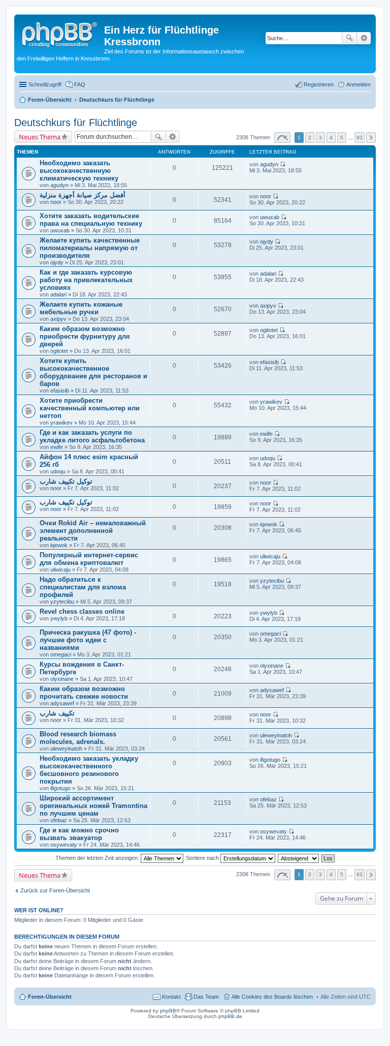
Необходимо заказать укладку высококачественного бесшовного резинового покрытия (89, 770)
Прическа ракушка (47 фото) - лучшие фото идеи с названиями (88, 640)
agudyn (59, 185)
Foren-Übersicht (50, 997)
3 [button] (320, 137)
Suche (349, 38)
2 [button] (309, 137)
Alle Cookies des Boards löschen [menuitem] (272, 997)
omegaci (60, 654)
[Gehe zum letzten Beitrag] (282, 164)
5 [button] (341, 137)
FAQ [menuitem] (79, 84)
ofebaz (58, 820)
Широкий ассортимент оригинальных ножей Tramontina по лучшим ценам (93, 805)
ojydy (56, 262)
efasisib (59, 390)
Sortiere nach (203, 858)
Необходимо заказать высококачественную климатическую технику (79, 170)
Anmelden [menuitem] (358, 84)
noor (55, 202)
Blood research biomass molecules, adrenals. (78, 737)
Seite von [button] (282, 137)
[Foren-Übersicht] (60, 33)
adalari (58, 294)
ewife (56, 447)
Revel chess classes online (82, 611)
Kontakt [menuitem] (171, 997)
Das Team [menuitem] (206, 997)
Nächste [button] (371, 137)
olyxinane (62, 679)
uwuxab (60, 230)
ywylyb (59, 618)
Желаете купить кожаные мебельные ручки (81, 308)
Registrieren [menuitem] (319, 84)
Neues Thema (39, 136)
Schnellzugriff (44, 84)
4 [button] (331, 137)
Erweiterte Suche (364, 38)
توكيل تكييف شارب (66, 481)
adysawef (62, 703)
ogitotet (59, 351)
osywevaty (63, 845)
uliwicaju (60, 569)
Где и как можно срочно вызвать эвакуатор (79, 834)
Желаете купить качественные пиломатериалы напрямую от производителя (90, 247)
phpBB (168, 1010)
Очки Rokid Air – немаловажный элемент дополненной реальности (93, 530)
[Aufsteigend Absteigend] (299, 858)
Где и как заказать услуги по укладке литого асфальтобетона (92, 436)
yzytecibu (62, 602)
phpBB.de (230, 1016)
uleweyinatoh (66, 748)
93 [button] (359, 137)
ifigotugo (60, 788)
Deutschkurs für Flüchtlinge (75, 122)
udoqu (58, 471)
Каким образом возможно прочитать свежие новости (84, 692)
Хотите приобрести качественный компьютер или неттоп (90, 408)
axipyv (58, 319)
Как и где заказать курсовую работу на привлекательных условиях (86, 279)
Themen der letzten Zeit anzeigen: (98, 858)
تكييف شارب (57, 713)
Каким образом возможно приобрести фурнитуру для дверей (85, 336)
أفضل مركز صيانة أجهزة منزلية (82, 195)
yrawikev (61, 423)
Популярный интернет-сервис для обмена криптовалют (89, 558)
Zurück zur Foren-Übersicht (55, 890)
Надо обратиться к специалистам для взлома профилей (83, 587)
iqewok (59, 545)
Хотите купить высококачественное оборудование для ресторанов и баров (93, 372)
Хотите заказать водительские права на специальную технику (91, 219)
